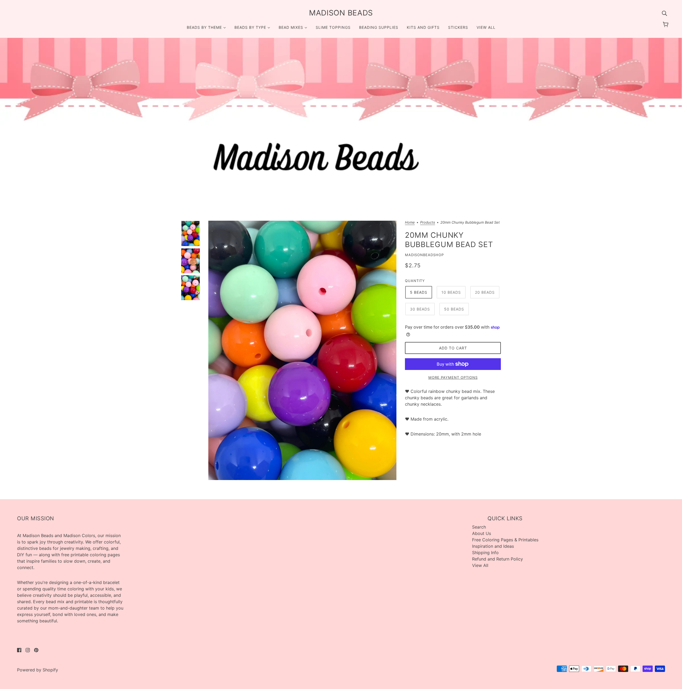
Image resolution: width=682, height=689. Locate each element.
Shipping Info (485, 552)
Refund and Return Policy (497, 559)
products (427, 222)
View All (480, 565)
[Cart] (666, 24)
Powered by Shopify (37, 669)
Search (479, 527)
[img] (664, 12)
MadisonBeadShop (424, 255)
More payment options (453, 377)
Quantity (415, 281)
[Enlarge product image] (302, 350)
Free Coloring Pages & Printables (505, 539)
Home (410, 222)
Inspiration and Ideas (493, 546)
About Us (481, 533)
